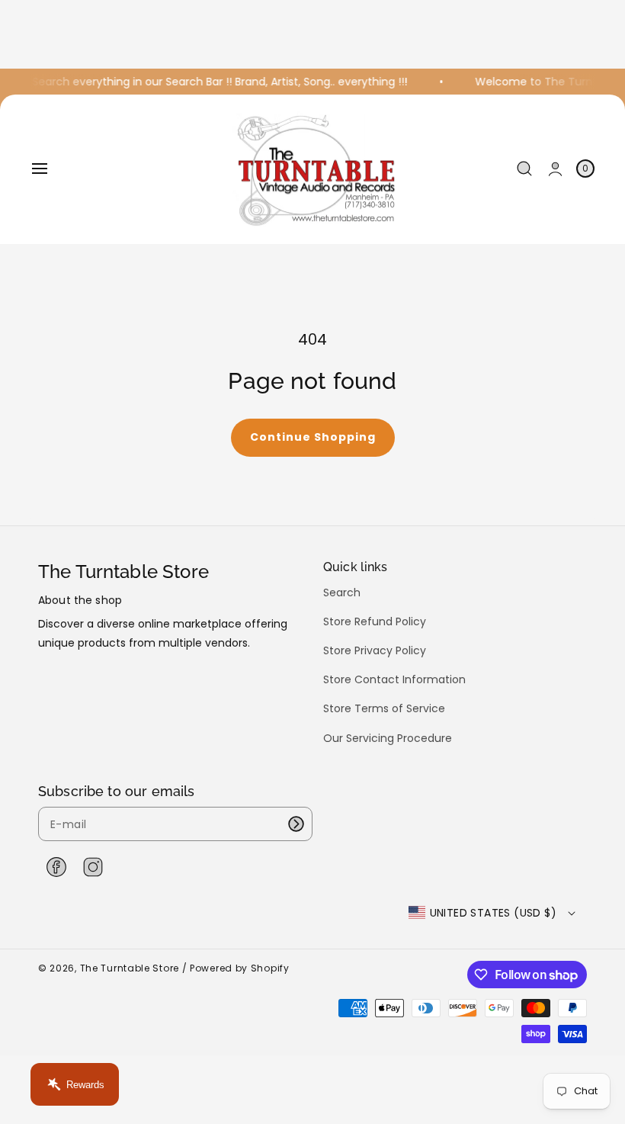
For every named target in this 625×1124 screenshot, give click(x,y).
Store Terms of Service (384, 708)
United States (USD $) (493, 912)
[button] (39, 168)
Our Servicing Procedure (387, 738)
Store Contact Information (394, 679)
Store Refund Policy (374, 621)
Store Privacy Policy (374, 650)
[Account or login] (555, 168)
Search (342, 593)
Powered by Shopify (240, 968)
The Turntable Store (129, 968)
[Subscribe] (295, 824)
